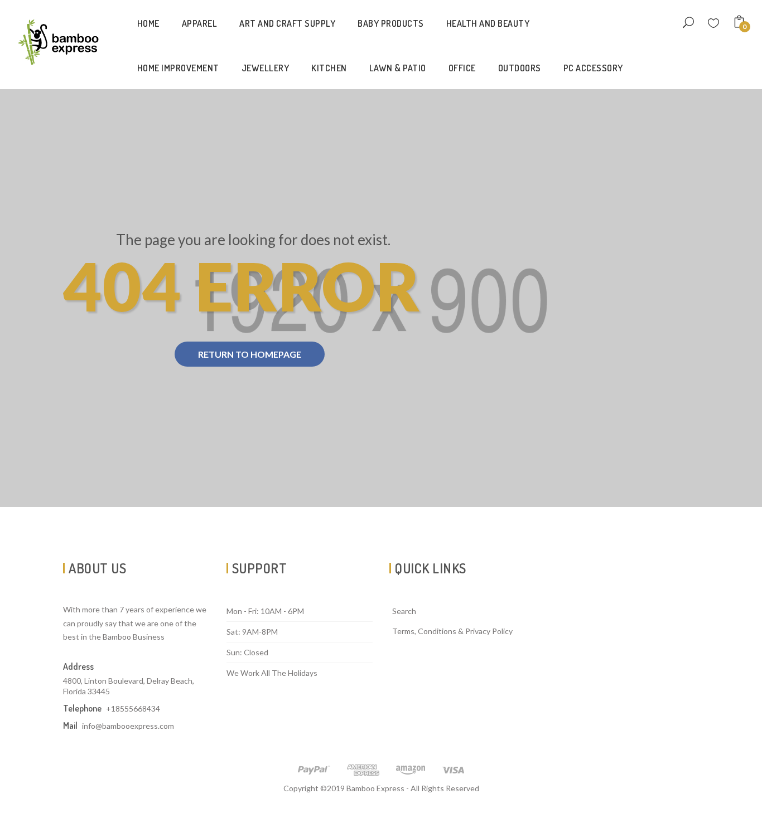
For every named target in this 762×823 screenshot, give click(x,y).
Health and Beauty (488, 23)
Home (148, 23)
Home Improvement (178, 68)
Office (462, 68)
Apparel (200, 23)
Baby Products (391, 23)
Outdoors (519, 68)
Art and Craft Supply (287, 23)
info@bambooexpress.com (128, 726)
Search (404, 611)
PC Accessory (593, 68)
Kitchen (329, 68)
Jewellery (266, 68)
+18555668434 (133, 708)
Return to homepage (249, 354)
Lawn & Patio (397, 68)
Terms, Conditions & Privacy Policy (452, 631)
